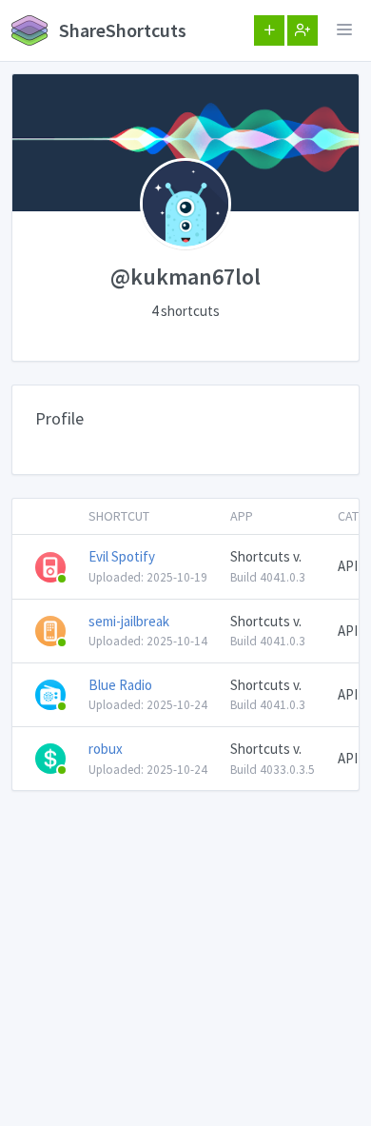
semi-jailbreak (128, 621)
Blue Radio (120, 685)
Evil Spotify (121, 556)
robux (105, 749)
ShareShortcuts (120, 30)
